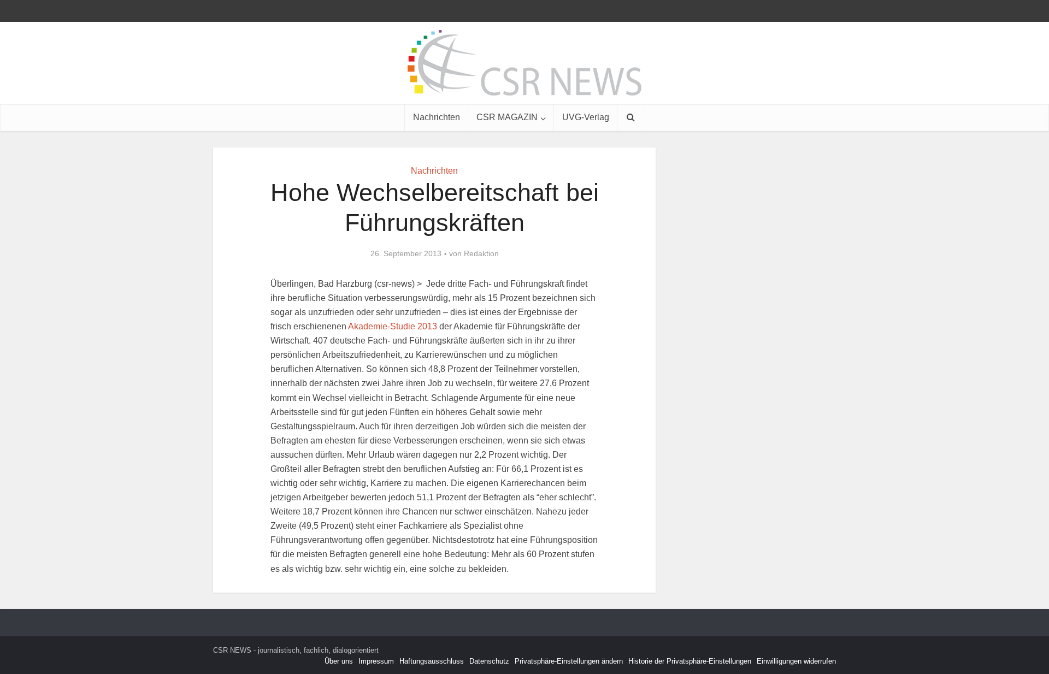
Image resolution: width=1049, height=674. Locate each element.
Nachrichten (436, 117)
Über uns (339, 661)
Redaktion (481, 253)
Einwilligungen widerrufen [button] (796, 661)
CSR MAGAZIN (507, 117)
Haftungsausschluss (431, 661)
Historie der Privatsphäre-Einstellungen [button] (689, 661)
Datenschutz (489, 661)
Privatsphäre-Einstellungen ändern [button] (569, 661)
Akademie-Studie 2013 (392, 326)
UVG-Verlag (585, 117)
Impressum (376, 661)
